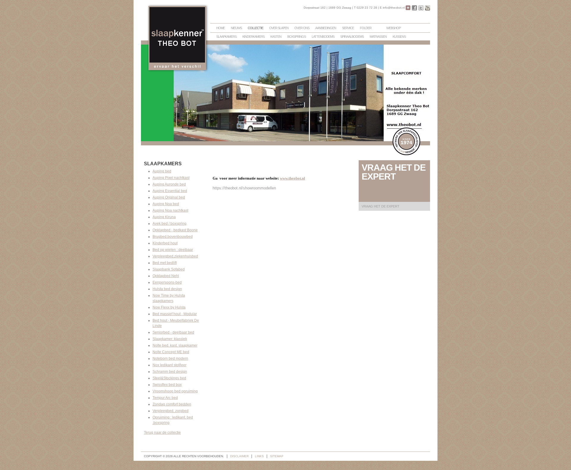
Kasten (275, 36)
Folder (365, 28)
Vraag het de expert (380, 206)
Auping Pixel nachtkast (171, 178)
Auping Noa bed (166, 204)
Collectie (255, 28)
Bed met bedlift (165, 263)
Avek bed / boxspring (169, 223)
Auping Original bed (169, 197)
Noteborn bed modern (170, 358)
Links (259, 456)
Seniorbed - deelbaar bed (173, 332)
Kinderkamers (253, 36)
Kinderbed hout (165, 243)
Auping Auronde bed (169, 184)
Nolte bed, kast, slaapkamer (175, 345)
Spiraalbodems (352, 36)
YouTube (427, 7)
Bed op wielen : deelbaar (173, 250)
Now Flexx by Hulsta (169, 307)
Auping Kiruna (164, 217)
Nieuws (236, 28)
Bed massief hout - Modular (175, 314)
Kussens (399, 36)
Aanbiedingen (325, 28)
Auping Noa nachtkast (170, 210)
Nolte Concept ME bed (171, 352)
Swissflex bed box (167, 385)
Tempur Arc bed (165, 398)
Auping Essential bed (170, 191)
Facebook (414, 7)
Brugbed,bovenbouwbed (173, 237)
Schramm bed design (170, 372)
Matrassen (378, 36)
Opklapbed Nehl (166, 276)
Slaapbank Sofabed (169, 269)
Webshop (393, 28)
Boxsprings (296, 36)
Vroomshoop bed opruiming (175, 391)
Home (220, 28)
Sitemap (276, 456)
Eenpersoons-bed (167, 282)
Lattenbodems (323, 36)
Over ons (301, 28)
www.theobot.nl (292, 178)
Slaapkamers (226, 36)
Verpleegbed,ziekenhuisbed (175, 256)
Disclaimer (239, 456)
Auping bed (162, 171)
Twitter (420, 7)
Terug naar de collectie (162, 432)
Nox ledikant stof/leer (169, 365)
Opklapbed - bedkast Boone (175, 230)
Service (348, 28)
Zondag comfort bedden (172, 404)
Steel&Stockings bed (169, 378)
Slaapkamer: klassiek (170, 339)
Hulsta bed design (167, 289)
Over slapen (278, 28)
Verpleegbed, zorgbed (171, 411)
